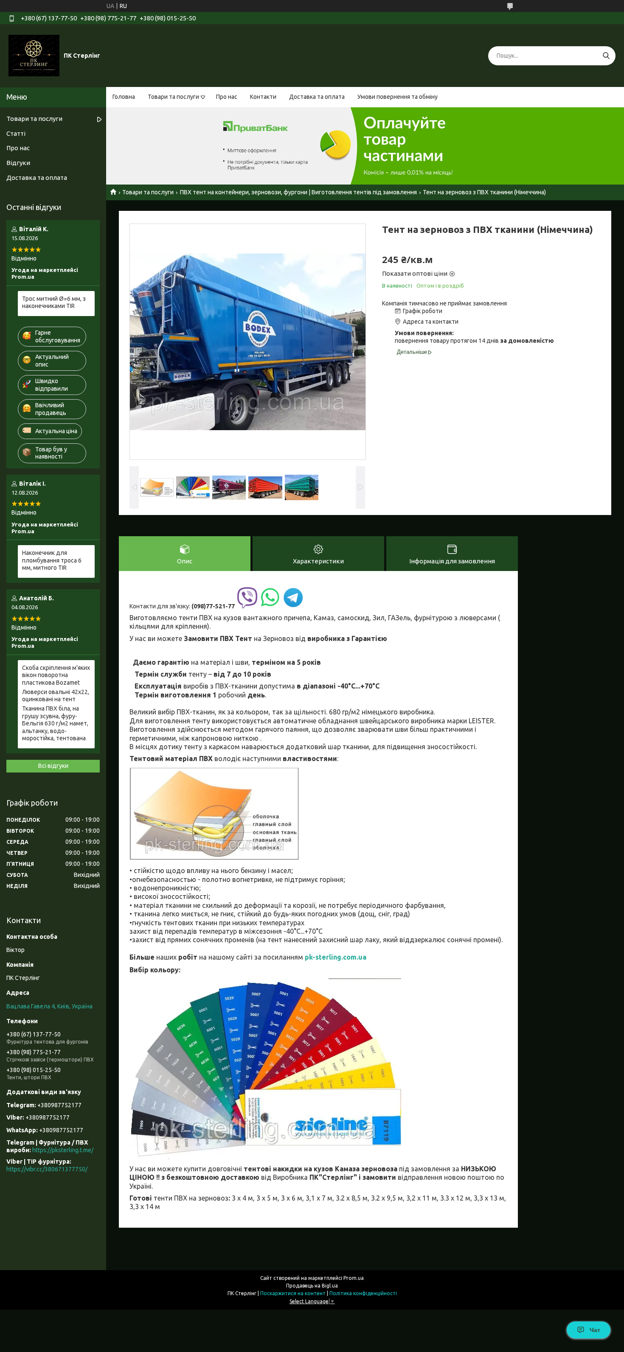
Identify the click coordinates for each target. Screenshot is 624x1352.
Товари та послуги (173, 96)
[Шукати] (606, 55)
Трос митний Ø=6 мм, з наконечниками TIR (54, 302)
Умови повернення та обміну (397, 96)
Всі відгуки (53, 765)
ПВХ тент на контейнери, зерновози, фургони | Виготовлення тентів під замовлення (298, 192)
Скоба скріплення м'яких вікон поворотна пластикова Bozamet (56, 675)
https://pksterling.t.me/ (62, 1150)
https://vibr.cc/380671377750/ (46, 1169)
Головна (123, 96)
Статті (15, 133)
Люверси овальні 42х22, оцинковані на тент (55, 696)
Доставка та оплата (317, 96)
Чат (595, 1330)
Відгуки (18, 162)
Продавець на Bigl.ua (312, 1285)
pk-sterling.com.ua (335, 957)
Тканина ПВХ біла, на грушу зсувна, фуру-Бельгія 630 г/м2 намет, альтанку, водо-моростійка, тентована (55, 723)
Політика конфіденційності (363, 1293)
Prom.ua (353, 1278)
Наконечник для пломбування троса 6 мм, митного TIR (52, 560)
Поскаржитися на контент (293, 1293)
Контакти (263, 96)
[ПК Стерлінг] (33, 55)
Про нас (226, 96)
